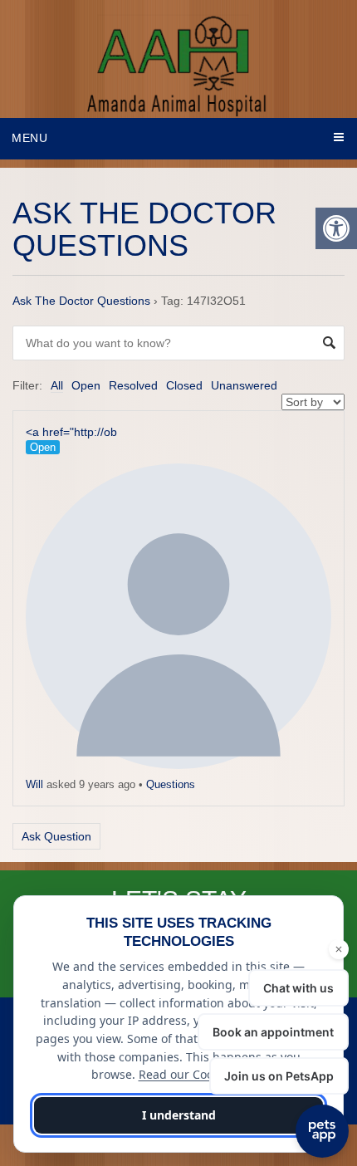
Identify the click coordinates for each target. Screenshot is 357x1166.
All (57, 385)
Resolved (133, 385)
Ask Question (56, 836)
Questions (170, 784)
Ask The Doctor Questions (81, 300)
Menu (30, 138)
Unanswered (244, 385)
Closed (184, 385)
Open (85, 385)
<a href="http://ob (71, 431)
